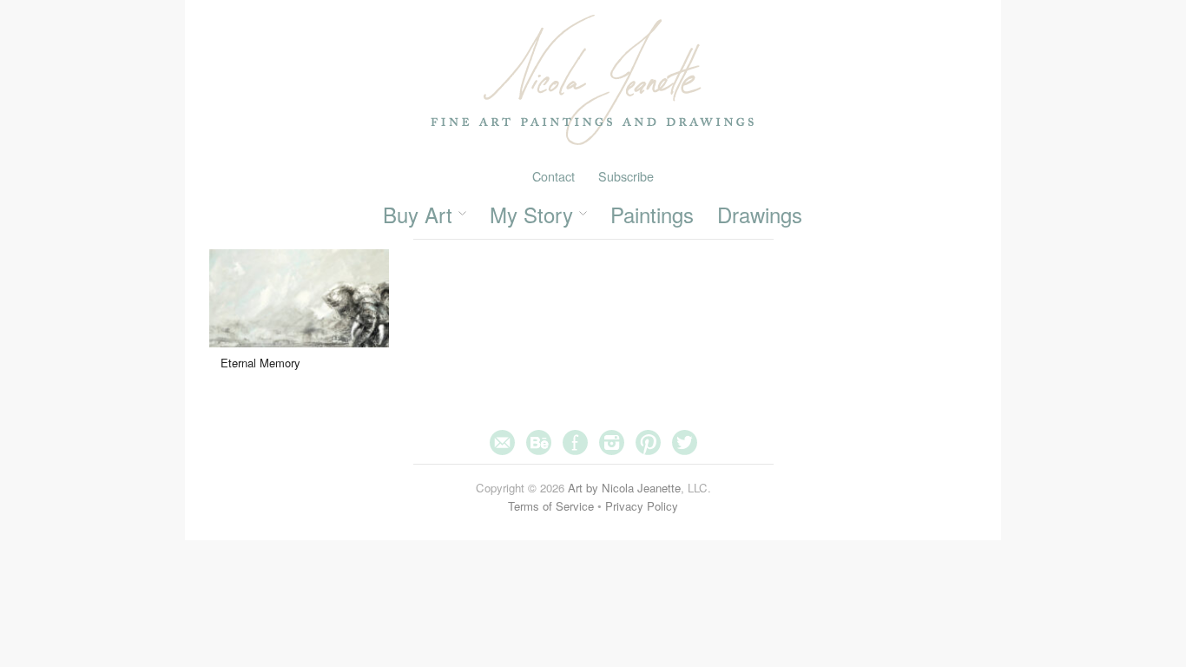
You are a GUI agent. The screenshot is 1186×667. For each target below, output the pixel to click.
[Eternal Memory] (299, 308)
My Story (531, 214)
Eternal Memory (260, 362)
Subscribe (626, 176)
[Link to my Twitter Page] (684, 441)
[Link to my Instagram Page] (611, 441)
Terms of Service (551, 506)
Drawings (759, 214)
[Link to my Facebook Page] (575, 441)
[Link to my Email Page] (502, 441)
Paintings (652, 214)
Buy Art (417, 214)
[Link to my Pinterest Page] (648, 441)
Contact (553, 176)
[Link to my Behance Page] (538, 441)
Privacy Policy (641, 506)
